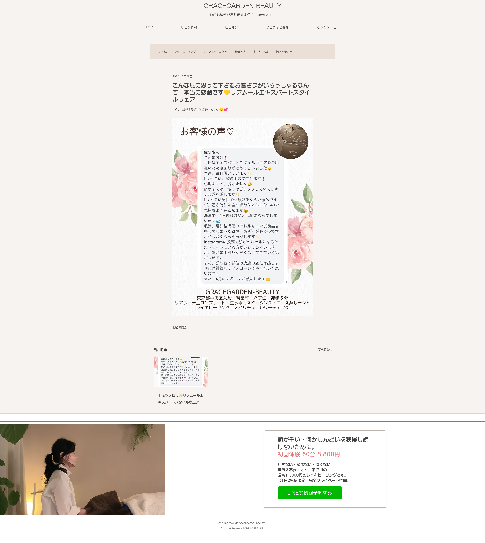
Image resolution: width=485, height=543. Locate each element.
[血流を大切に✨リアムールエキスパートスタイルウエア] (181, 372)
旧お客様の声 (284, 51)
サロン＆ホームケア (215, 51)
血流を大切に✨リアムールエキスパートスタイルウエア (180, 399)
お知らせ (240, 51)
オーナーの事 (261, 51)
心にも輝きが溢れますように (232, 14)
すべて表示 (325, 349)
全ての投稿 (160, 51)
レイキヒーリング (185, 51)
